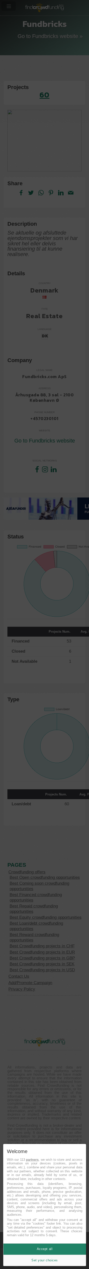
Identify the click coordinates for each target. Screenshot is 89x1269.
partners (32, 1159)
